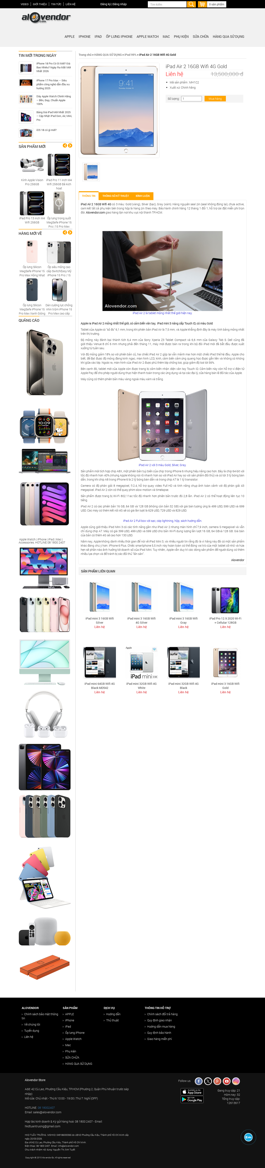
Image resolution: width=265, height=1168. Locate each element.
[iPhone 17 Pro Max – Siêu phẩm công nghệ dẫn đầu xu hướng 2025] (26, 82)
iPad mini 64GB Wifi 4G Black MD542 (99, 686)
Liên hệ (71, 4)
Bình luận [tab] (143, 196)
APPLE (70, 36)
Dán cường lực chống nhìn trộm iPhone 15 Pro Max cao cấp (59, 309)
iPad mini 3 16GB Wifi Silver (100, 620)
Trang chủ (85, 55)
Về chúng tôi (32, 1024)
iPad (98, 36)
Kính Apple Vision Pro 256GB (32, 182)
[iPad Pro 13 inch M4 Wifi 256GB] (32, 203)
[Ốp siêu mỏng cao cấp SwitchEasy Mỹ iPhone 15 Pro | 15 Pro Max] (59, 251)
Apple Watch (148, 36)
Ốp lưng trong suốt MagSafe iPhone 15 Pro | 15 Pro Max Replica (59, 224)
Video (25, 4)
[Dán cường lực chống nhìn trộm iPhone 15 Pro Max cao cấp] (59, 290)
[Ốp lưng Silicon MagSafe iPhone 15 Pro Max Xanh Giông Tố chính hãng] (32, 290)
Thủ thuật (112, 1020)
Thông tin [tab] (88, 196)
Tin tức (56, 4)
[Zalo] (248, 1137)
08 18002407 (46, 1108)
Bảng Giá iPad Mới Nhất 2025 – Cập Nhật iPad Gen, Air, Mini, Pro (54, 116)
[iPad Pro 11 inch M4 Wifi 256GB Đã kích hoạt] (59, 164)
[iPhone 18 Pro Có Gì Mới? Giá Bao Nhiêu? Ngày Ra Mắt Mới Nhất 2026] (26, 68)
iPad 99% (130, 55)
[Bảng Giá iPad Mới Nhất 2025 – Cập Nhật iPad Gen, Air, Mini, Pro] (26, 117)
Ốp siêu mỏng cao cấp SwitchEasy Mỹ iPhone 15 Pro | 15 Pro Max (59, 273)
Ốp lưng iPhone (119, 36)
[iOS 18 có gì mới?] (26, 133)
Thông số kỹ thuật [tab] (115, 196)
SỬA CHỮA (201, 36)
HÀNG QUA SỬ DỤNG (228, 36)
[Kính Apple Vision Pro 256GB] (32, 164)
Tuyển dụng (31, 1031)
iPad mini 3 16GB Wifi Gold (225, 686)
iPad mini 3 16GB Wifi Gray (183, 620)
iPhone (84, 36)
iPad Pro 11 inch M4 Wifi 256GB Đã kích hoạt (59, 184)
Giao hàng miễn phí (159, 1039)
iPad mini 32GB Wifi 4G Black (183, 686)
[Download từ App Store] (192, 1091)
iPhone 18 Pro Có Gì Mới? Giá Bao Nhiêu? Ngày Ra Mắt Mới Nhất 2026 (53, 67)
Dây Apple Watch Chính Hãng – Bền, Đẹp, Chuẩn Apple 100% (53, 100)
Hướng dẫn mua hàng (161, 1026)
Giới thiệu (40, 4)
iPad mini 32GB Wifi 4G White (141, 686)
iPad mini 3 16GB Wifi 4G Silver (141, 620)
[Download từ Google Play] (192, 1099)
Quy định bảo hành (159, 1033)
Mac (166, 36)
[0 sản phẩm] (202, 3)
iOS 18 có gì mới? (46, 130)
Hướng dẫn (113, 1014)
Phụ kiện (181, 36)
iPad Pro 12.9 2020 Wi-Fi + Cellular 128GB (225, 620)
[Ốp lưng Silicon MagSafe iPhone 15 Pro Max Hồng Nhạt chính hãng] (32, 251)
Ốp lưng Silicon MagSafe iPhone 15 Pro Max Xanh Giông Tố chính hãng (32, 311)
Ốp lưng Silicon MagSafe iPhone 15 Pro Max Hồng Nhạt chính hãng (32, 273)
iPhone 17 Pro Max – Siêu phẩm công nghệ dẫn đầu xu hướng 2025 (53, 84)
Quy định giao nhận (159, 1020)
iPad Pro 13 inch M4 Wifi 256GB (32, 220)
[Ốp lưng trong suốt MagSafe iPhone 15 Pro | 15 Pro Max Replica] (59, 203)
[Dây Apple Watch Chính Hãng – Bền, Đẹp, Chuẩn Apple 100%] (26, 98)
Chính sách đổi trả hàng (162, 1014)
